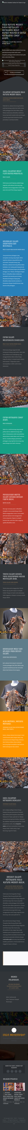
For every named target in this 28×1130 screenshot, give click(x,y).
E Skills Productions (8, 1122)
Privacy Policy (16, 1122)
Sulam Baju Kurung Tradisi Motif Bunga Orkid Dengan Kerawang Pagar (8, 1096)
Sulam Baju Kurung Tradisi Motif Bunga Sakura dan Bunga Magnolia (19, 1096)
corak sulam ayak (7, 939)
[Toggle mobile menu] (25, 16)
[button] (3, 64)
